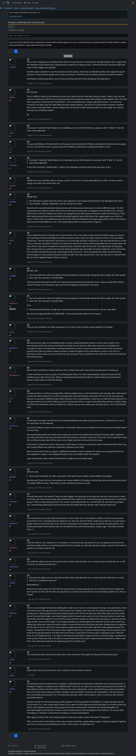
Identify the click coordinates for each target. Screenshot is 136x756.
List (11, 26)
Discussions (18, 3)
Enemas (16, 8)
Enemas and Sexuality (26, 8)
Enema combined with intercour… (45, 8)
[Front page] (1, 8)
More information (16, 16)
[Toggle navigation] (3, 3)
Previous (69, 56)
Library (28, 3)
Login (36, 3)
